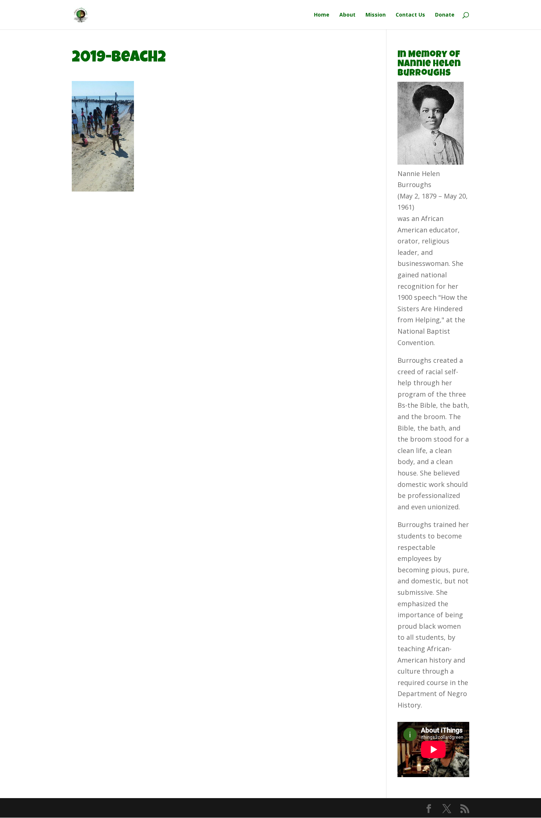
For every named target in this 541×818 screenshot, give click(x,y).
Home (321, 15)
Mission (375, 15)
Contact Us (410, 15)
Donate (445, 15)
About (347, 15)
